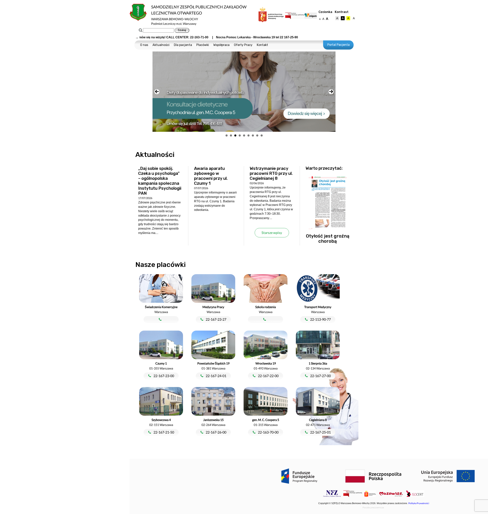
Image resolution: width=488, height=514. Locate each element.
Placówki (202, 45)
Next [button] (331, 91)
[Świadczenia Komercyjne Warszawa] (161, 319)
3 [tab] (235, 135)
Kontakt (262, 45)
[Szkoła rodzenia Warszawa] (266, 319)
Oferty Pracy (243, 45)
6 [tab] (248, 135)
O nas (144, 45)
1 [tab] (227, 135)
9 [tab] (262, 135)
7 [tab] (253, 135)
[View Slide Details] (244, 91)
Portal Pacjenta (338, 45)
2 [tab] (231, 135)
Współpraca (221, 45)
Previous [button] (156, 91)
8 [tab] (257, 135)
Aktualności (160, 45)
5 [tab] (244, 135)
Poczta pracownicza (373, 507)
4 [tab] (240, 135)
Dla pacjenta (183, 45)
